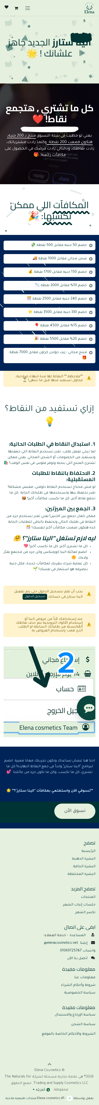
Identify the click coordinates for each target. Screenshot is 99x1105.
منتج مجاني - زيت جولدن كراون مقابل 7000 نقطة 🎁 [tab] (48, 355)
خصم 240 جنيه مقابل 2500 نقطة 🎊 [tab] (57, 299)
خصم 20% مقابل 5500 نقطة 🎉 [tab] (60, 339)
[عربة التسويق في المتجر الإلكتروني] (16, 8)
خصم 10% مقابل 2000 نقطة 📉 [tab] (61, 286)
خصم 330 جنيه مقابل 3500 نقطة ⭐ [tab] (57, 312)
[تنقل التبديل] (27, 8)
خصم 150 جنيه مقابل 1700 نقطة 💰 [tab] (57, 272)
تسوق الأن (75, 811)
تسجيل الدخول (35, 596)
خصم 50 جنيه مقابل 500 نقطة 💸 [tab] (59, 245)
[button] (49, 1064)
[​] (6, 8)
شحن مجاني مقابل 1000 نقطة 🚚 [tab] (59, 259)
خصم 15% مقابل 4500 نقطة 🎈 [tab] (60, 326)
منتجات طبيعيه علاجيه (21, 1098)
